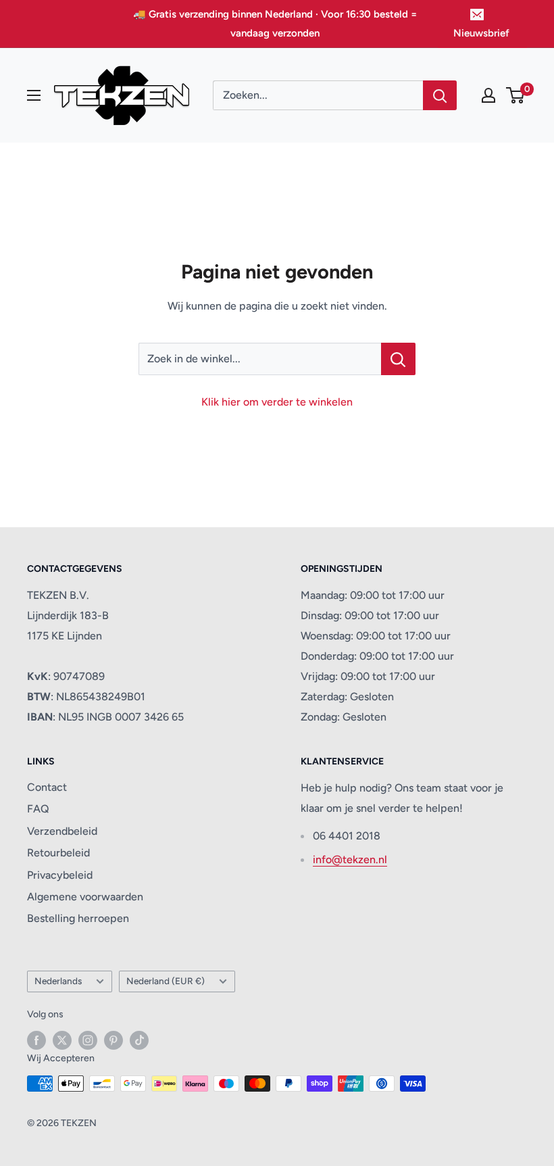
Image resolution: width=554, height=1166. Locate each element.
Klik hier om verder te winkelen (277, 401)
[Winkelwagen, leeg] (515, 95)
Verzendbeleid (62, 831)
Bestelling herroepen (78, 918)
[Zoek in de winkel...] (398, 359)
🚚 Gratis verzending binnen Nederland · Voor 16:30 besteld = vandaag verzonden (275, 23)
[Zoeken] (440, 95)
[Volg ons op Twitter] (62, 1040)
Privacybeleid (60, 875)
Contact (47, 787)
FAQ (38, 808)
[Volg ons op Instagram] (87, 1040)
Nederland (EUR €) (165, 980)
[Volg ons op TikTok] (139, 1040)
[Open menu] (34, 95)
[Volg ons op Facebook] (36, 1040)
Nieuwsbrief (481, 33)
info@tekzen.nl (350, 859)
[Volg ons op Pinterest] (113, 1040)
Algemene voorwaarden (85, 896)
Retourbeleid (58, 852)
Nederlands (58, 980)
